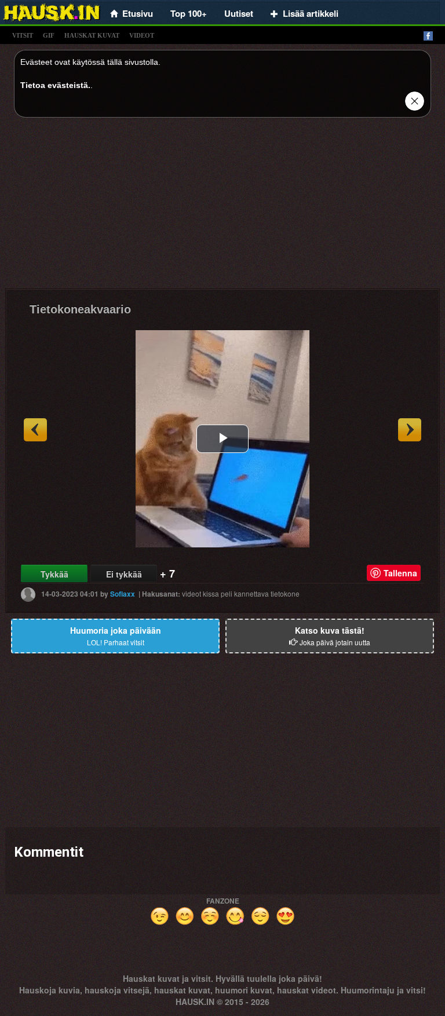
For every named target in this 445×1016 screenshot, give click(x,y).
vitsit (22, 35)
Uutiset (238, 13)
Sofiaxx (122, 594)
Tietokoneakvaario (80, 309)
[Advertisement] (222, 207)
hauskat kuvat (91, 35)
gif (48, 35)
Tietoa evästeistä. (55, 85)
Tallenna (400, 573)
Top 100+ (188, 13)
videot (141, 35)
